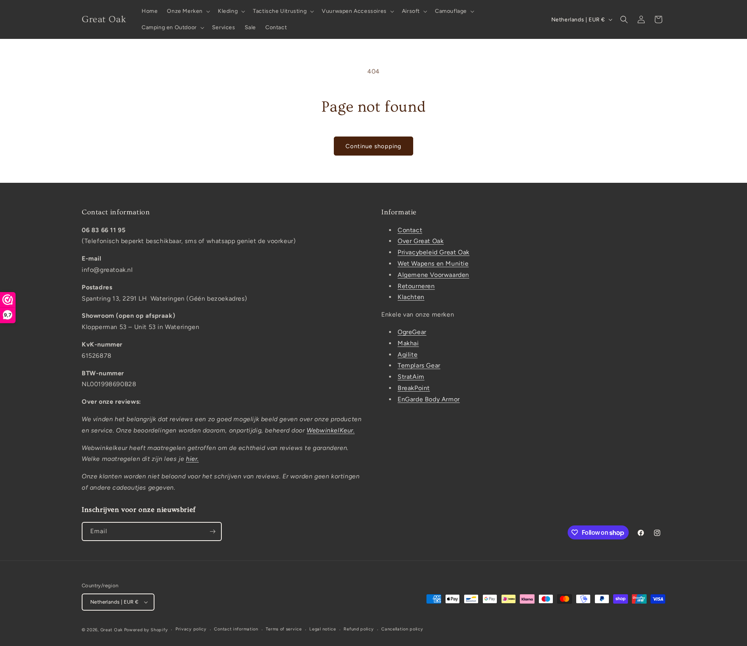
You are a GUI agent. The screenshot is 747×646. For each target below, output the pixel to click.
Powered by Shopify (146, 629)
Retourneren (416, 286)
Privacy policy (191, 629)
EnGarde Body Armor (429, 399)
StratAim (411, 376)
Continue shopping (373, 146)
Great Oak (111, 629)
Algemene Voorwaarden (433, 274)
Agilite (407, 354)
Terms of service (284, 629)
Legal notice (322, 629)
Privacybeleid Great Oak (434, 252)
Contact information (236, 629)
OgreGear (412, 332)
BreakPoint (414, 388)
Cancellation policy (402, 629)
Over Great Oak (421, 241)
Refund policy (359, 629)
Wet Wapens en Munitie (433, 263)
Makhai (408, 343)
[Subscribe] (212, 531)
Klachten (411, 297)
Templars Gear (419, 365)
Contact (410, 230)
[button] (187, 11)
